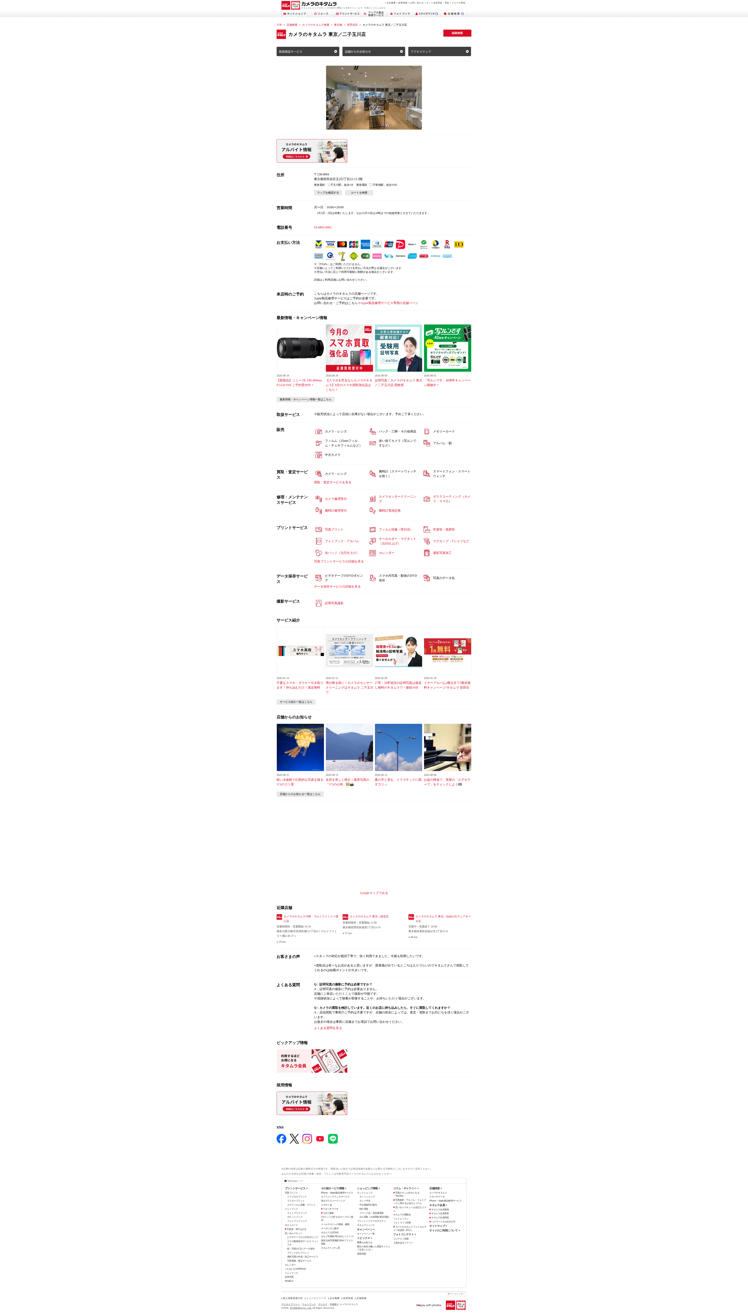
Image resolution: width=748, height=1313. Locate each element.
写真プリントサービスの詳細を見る (339, 561)
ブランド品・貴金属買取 (371, 1213)
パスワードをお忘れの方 (443, 1221)
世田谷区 (352, 24)
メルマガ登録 (459, 2)
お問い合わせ (417, 2)
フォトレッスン (401, 1218)
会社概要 (391, 2)
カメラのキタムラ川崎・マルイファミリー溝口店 (311, 919)
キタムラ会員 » (438, 1205)
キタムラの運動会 (402, 1214)
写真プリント (291, 1192)
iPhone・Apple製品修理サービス (337, 1192)
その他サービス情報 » (333, 1188)
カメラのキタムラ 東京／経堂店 (369, 916)
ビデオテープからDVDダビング (302, 1237)
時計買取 (363, 1209)
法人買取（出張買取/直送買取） (375, 1217)
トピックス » (364, 1238)
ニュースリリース (316, 1298)
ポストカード (291, 1225)
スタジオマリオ (330, 1209)
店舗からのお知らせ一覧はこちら (300, 794)
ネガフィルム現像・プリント (301, 1204)
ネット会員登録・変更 (437, 2)
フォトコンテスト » (404, 1234)
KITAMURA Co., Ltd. (301, 1308)
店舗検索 (292, 24)
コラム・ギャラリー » (406, 1188)
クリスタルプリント (297, 1196)
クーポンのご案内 (330, 1228)
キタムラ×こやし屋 (330, 1248)
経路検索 (457, 33)
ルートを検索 (359, 192)
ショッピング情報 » (368, 1188)
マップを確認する (328, 192)
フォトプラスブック (297, 1213)
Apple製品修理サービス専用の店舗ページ (389, 303)
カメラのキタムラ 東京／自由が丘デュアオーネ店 (443, 919)
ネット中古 (364, 1200)
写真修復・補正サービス (299, 1260)
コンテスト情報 (401, 1238)
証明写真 (289, 1277)
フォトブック (291, 1209)
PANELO (289, 1281)
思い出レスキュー (293, 1233)
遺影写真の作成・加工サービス (302, 1256)
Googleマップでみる (374, 893)
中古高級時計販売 (368, 1204)
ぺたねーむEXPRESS (295, 1269)
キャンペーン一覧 (366, 1233)
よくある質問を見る (328, 1028)
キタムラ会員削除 (440, 1217)
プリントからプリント (298, 1252)
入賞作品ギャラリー (403, 1242)
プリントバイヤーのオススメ (371, 1221)
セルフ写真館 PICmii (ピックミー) (337, 1236)
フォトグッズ (291, 1273)
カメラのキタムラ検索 (315, 24)
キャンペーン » (366, 1229)
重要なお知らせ (364, 1242)
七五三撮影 (328, 1213)
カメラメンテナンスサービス (335, 1196)
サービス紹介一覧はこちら (296, 701)
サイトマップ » (438, 1225)
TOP (279, 24)
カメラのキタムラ (438, 1192)
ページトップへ (457, 1294)
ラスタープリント (296, 1200)
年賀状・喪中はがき (297, 1229)
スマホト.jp (326, 1204)
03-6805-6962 (323, 227)
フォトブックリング (297, 1221)
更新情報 (361, 1253)
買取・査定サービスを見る (332, 482)
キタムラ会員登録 (440, 1209)
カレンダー (290, 1264)
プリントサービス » (296, 1188)
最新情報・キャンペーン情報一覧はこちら (306, 399)
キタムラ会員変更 (440, 1213)
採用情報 (402, 2)
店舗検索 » (435, 1188)
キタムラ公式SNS (330, 1232)
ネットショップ (364, 1192)
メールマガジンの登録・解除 (335, 1224)
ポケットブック (295, 1217)
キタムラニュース (366, 1225)
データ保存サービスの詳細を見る (337, 586)
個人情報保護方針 (293, 1298)
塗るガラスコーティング (333, 1200)
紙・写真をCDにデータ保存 (301, 1248)
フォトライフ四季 (402, 1222)
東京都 (338, 24)
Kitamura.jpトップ (295, 1181)
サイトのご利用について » (444, 1230)
